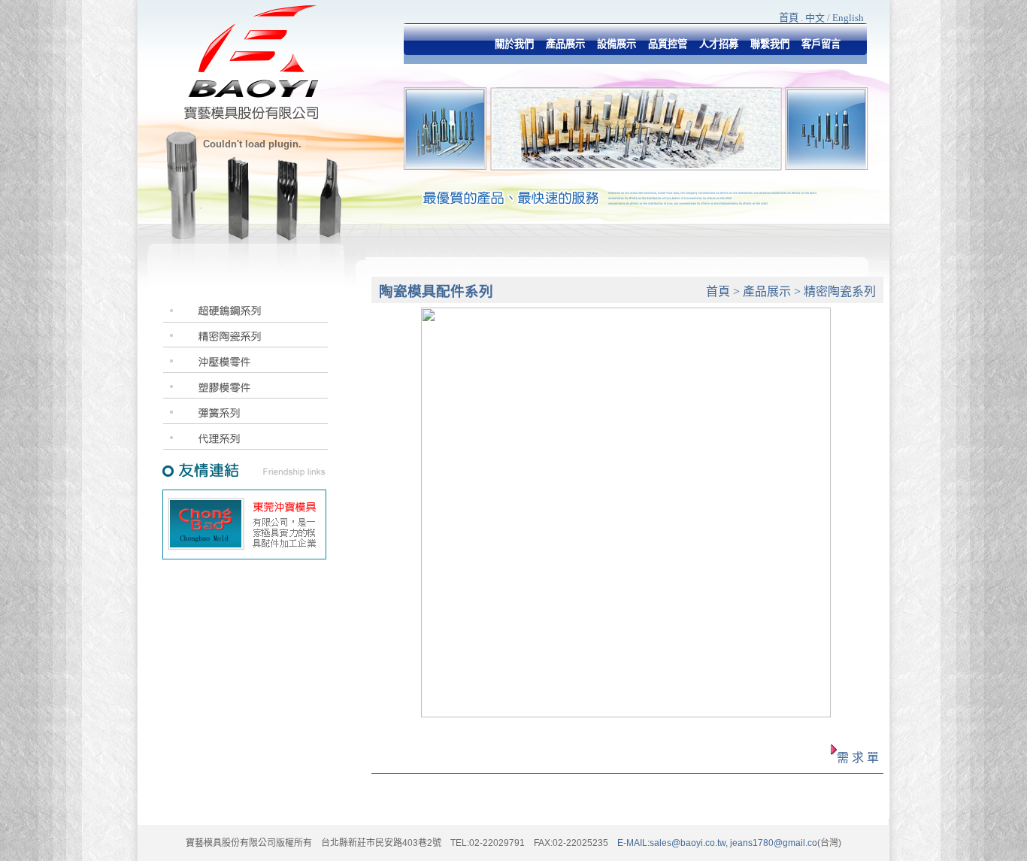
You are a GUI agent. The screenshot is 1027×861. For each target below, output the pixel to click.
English (848, 17)
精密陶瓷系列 (840, 291)
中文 (815, 17)
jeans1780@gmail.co (772, 843)
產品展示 (767, 291)
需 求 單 (858, 757)
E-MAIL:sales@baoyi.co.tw (671, 843)
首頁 (788, 17)
